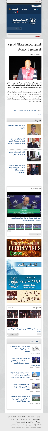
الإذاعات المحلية (20, 422)
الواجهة (38, 417)
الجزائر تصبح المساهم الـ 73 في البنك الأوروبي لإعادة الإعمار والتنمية (21, 387)
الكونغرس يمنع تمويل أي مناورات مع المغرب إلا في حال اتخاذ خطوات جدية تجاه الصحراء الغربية (20, 375)
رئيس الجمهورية (31, 110)
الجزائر (39, 115)
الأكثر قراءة (34, 342)
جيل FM (38, 422)
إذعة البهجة (30, 422)
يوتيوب (14, 12)
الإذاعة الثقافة (14, 419)
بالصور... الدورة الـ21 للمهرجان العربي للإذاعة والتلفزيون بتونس (24, 330)
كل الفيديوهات (35, 234)
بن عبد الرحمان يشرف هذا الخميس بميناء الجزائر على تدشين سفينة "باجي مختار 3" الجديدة (20, 399)
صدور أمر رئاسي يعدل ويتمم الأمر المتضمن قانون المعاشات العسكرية (20, 349)
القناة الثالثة (12, 417)
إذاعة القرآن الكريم (26, 419)
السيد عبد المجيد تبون (20, 110)
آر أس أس (15, 9)
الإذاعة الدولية (36, 419)
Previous (8, 231)
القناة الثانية (21, 417)
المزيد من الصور (13, 334)
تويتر (35, 9)
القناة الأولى (30, 417)
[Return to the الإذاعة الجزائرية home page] (24, 18)
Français (36, 6)
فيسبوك (24, 9)
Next (10, 231)
